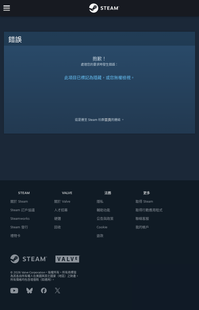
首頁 (107, 120)
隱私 (100, 201)
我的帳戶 (142, 227)
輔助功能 (103, 210)
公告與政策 (105, 218)
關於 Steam (19, 201)
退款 (100, 235)
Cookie (102, 227)
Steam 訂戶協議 (22, 210)
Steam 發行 (19, 227)
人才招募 (61, 210)
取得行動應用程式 (149, 210)
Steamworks (20, 218)
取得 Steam (144, 201)
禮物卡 (15, 235)
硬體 (57, 218)
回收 (57, 227)
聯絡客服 (142, 218)
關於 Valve (62, 201)
